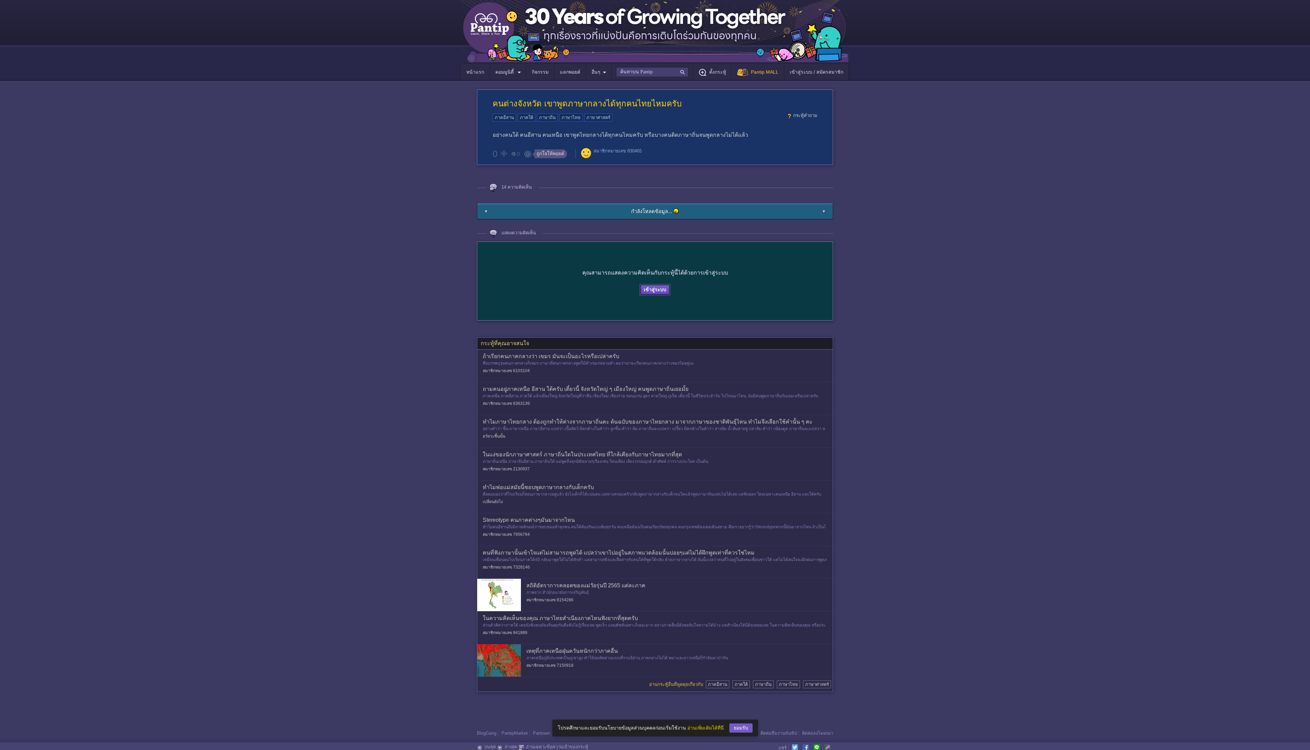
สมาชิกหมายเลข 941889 (505, 632)
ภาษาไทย (571, 117)
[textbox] (652, 72)
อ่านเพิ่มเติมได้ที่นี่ (705, 728)
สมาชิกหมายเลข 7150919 (549, 665)
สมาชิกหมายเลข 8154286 (549, 600)
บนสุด (490, 746)
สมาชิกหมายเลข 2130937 (506, 469)
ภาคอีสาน (504, 117)
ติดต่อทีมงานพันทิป (778, 733)
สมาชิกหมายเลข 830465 (618, 150)
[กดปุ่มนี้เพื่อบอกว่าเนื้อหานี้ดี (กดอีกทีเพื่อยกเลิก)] (503, 153)
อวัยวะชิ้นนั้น (494, 436)
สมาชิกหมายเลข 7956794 (506, 534)
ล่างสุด (511, 746)
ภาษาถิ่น (547, 117)
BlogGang (486, 733)
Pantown (541, 733)
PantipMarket (514, 733)
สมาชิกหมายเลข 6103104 (506, 370)
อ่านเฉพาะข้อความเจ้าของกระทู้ (557, 746)
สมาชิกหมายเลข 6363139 (506, 403)
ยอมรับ (741, 728)
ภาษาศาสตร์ (598, 117)
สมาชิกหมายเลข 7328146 (506, 567)
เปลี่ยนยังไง (493, 501)
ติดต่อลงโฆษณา (817, 733)
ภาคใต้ (526, 117)
